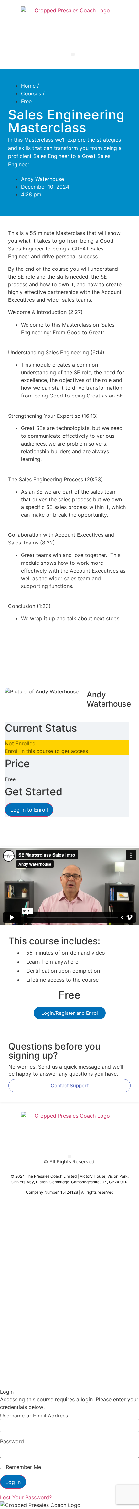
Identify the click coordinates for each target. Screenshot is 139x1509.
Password (12, 1441)
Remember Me (22, 1467)
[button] (73, 54)
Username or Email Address (34, 1415)
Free (26, 101)
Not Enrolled (20, 743)
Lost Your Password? (26, 1497)
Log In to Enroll (29, 810)
